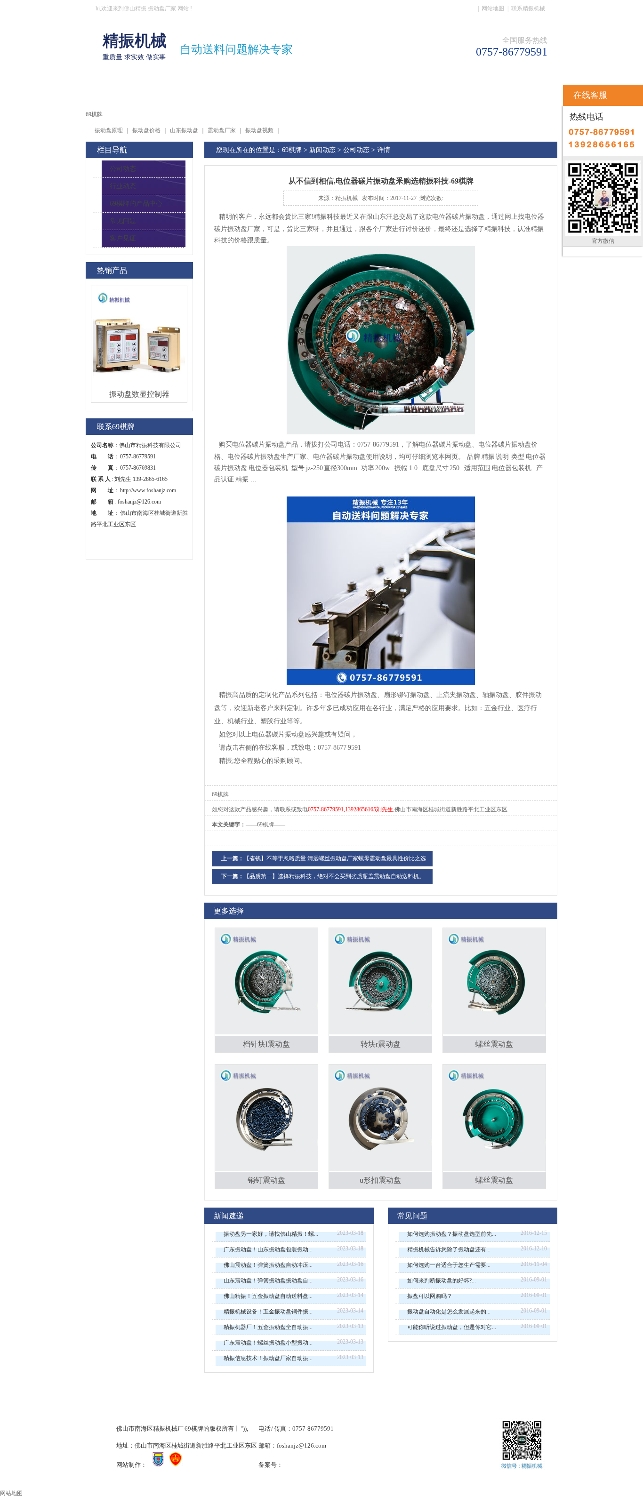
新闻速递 (229, 1216)
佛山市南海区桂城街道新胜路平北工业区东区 (450, 809)
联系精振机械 (528, 8)
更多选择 (229, 911)
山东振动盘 (184, 130)
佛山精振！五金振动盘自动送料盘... (268, 1296)
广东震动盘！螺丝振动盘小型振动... (268, 1342)
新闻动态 (322, 149)
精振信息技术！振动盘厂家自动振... (268, 1358)
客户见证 (123, 238)
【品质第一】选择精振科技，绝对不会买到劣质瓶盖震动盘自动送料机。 (334, 876)
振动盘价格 (146, 130)
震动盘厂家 (222, 130)
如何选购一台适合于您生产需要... (448, 1265)
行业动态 (123, 186)
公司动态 (123, 168)
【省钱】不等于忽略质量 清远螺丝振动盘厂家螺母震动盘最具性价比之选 (335, 858)
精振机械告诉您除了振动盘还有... (448, 1249)
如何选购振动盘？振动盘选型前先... (451, 1234)
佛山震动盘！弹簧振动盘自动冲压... (268, 1265)
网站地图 (493, 8)
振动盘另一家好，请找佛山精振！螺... (271, 1234)
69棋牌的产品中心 (136, 203)
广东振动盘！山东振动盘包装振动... (268, 1249)
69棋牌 (115, 92)
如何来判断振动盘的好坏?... (441, 1280)
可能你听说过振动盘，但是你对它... (451, 1327)
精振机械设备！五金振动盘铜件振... (268, 1311)
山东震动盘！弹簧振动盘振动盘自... (268, 1280)
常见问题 (123, 220)
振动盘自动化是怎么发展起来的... (448, 1311)
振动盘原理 (109, 130)
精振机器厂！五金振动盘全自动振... (268, 1327)
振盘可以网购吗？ (429, 1296)
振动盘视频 (259, 130)
